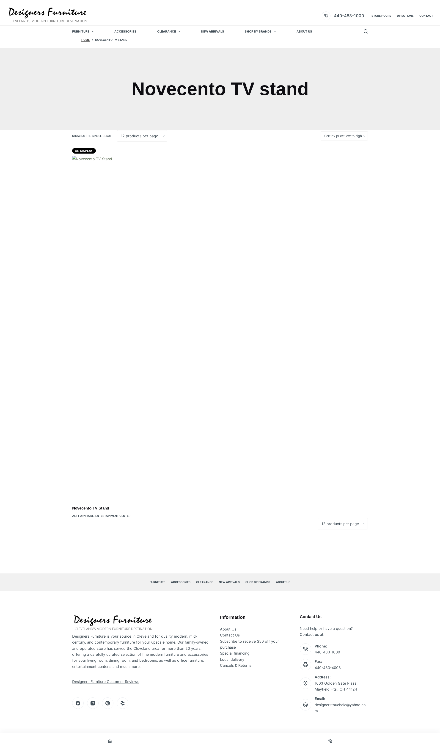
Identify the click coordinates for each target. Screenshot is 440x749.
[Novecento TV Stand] (107, 328)
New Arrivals (212, 31)
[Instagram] (93, 703)
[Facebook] (78, 703)
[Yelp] (122, 703)
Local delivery (232, 659)
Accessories (125, 31)
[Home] (110, 741)
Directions (405, 15)
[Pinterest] (107, 703)
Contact (426, 15)
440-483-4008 (328, 667)
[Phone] (330, 741)
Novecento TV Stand (90, 508)
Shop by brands (258, 31)
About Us (304, 31)
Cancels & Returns (235, 665)
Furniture (80, 31)
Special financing (235, 653)
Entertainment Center (112, 516)
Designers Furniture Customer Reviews (105, 681)
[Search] (366, 31)
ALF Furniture (83, 516)
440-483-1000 (349, 15)
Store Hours (381, 15)
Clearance (166, 31)
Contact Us (230, 635)
